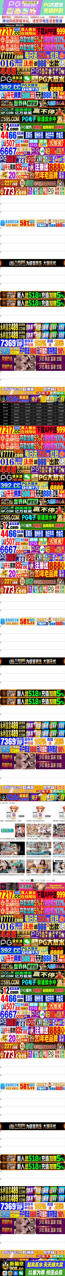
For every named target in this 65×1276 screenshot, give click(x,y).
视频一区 (5, 404)
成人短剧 (38, 424)
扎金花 (61, 414)
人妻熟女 (49, 407)
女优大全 (61, 417)
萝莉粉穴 (61, 420)
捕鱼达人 (16, 414)
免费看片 (16, 420)
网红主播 (27, 404)
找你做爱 (38, 411)
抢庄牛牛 (27, 414)
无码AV (5, 417)
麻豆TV (28, 417)
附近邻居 (16, 411)
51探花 (39, 417)
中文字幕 (27, 407)
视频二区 (5, 407)
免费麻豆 (49, 420)
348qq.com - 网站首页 (14, 25)
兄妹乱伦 (27, 424)
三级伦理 (16, 407)
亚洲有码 (49, 404)
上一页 (27, 880)
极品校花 (49, 424)
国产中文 (16, 424)
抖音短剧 (16, 417)
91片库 (50, 417)
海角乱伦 (38, 420)
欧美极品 (61, 404)
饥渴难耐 (27, 411)
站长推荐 (5, 411)
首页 (22, 880)
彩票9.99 (49, 414)
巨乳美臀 (38, 407)
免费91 (28, 420)
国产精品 (16, 404)
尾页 (53, 880)
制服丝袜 (61, 407)
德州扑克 (38, 414)
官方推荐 (5, 414)
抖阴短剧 (61, 424)
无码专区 (5, 420)
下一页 (42, 880)
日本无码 (38, 404)
